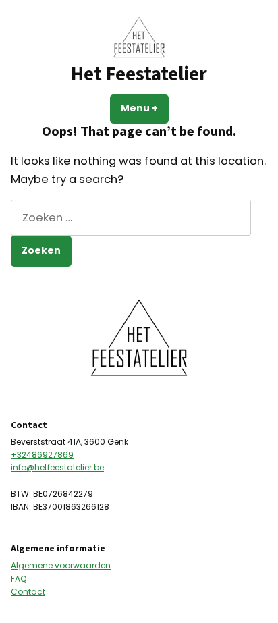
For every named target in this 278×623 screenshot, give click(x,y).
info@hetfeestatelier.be (57, 467)
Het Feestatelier (139, 73)
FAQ (18, 579)
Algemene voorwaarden (61, 565)
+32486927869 (42, 454)
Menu (145, 108)
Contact (28, 591)
